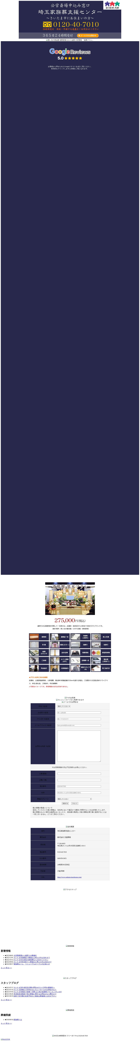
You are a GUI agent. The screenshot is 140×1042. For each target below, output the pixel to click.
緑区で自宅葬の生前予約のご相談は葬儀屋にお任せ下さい (35, 996)
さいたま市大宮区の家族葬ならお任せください (31, 960)
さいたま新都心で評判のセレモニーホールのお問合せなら (35, 990)
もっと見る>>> (6, 968)
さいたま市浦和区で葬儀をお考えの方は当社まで (32, 958)
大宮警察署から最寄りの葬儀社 (25, 955)
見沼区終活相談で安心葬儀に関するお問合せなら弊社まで (35, 994)
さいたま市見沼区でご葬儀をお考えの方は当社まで (32, 962)
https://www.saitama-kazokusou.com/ (69, 877)
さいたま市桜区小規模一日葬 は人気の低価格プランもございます (38, 992)
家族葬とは (18, 1019)
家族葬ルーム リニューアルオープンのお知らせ (32, 964)
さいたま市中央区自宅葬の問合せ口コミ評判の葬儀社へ (34, 987)
